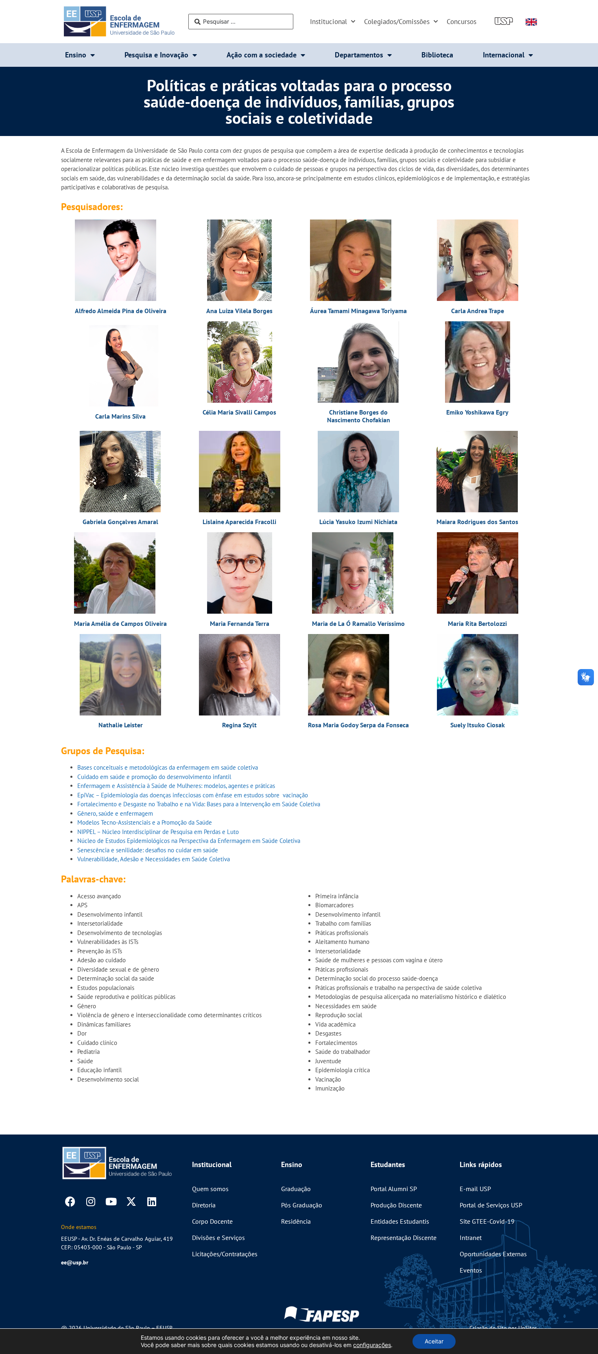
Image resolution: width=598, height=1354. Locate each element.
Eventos (471, 1270)
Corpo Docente (212, 1221)
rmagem (142, 813)
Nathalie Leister (120, 725)
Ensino (75, 54)
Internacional (503, 54)
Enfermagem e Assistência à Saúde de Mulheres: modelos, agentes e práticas (176, 786)
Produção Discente (396, 1205)
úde (108, 813)
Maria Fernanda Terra (239, 623)
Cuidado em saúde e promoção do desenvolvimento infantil (154, 777)
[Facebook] (70, 1201)
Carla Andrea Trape (477, 311)
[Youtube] (111, 1201)
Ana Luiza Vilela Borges (239, 311)
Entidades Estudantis (400, 1221)
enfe (125, 813)
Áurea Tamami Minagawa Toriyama (358, 311)
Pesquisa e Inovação (156, 54)
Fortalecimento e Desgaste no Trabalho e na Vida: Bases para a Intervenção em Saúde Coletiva (198, 804)
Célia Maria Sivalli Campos (239, 412)
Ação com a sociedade (262, 54)
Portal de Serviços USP (491, 1205)
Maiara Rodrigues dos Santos (477, 522)
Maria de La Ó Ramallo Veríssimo (358, 623)
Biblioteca (437, 54)
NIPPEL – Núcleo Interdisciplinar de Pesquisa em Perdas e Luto (158, 832)
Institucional (328, 21)
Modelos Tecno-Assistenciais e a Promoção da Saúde (144, 822)
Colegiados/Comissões (397, 21)
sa (100, 813)
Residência (296, 1221)
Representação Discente (403, 1237)
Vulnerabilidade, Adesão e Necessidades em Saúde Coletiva (153, 859)
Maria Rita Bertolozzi (477, 623)
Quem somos (210, 1189)
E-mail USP (475, 1189)
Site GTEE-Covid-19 (487, 1221)
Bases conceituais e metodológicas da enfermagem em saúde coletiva (167, 767)
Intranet (471, 1237)
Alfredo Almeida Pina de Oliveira (120, 311)
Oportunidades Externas (493, 1254)
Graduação (296, 1189)
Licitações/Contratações (225, 1254)
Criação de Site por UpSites (503, 1328)
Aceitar (434, 1341)
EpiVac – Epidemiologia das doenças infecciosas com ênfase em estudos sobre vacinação (192, 795)
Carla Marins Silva (120, 416)
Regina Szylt (239, 725)
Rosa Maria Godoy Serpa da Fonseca (358, 725)
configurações (372, 1344)
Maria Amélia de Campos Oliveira (120, 623)
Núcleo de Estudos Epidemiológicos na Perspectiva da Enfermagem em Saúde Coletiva (188, 841)
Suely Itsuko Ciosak (477, 725)
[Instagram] (90, 1201)
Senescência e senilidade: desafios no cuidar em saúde (147, 850)
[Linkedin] (151, 1201)
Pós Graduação (301, 1205)
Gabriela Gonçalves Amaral (120, 522)
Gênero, (87, 813)
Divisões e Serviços (218, 1237)
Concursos (461, 21)
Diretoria (204, 1205)
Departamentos (359, 54)
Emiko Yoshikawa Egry (477, 412)
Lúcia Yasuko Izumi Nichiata (358, 522)
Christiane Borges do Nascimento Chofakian (358, 416)
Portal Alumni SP (394, 1189)
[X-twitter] (131, 1201)
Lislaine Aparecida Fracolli (239, 522)
